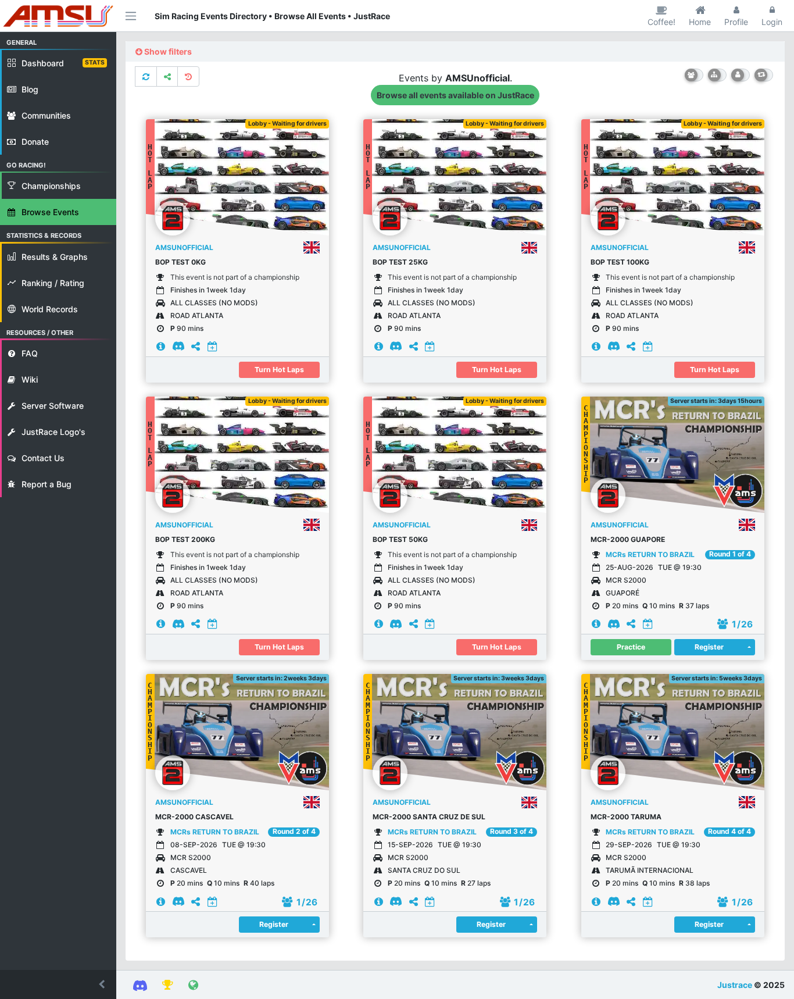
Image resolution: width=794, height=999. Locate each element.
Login (771, 22)
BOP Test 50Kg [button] (400, 539)
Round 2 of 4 (294, 831)
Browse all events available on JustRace (455, 95)
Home (700, 22)
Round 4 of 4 (729, 831)
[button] (58, 984)
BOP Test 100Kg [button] (620, 262)
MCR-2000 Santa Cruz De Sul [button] (429, 816)
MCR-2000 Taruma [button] (626, 816)
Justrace (734, 985)
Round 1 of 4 (730, 554)
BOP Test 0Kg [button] (180, 262)
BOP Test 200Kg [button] (185, 539)
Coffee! (661, 22)
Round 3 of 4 (511, 831)
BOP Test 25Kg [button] (400, 262)
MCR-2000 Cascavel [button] (194, 816)
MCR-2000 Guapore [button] (628, 539)
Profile (736, 22)
